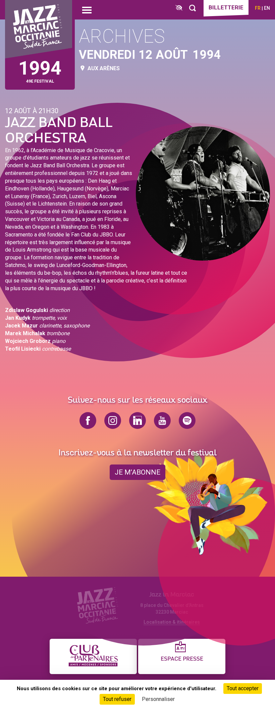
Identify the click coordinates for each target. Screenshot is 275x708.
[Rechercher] (192, 8)
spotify (187, 420)
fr (258, 8)
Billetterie (226, 7)
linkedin (137, 420)
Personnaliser (158, 699)
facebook (87, 420)
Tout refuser (117, 699)
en (267, 8)
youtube (162, 420)
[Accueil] (38, 29)
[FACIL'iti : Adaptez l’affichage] (179, 8)
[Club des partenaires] (93, 656)
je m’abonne (137, 472)
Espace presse (182, 659)
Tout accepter (243, 688)
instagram (112, 420)
